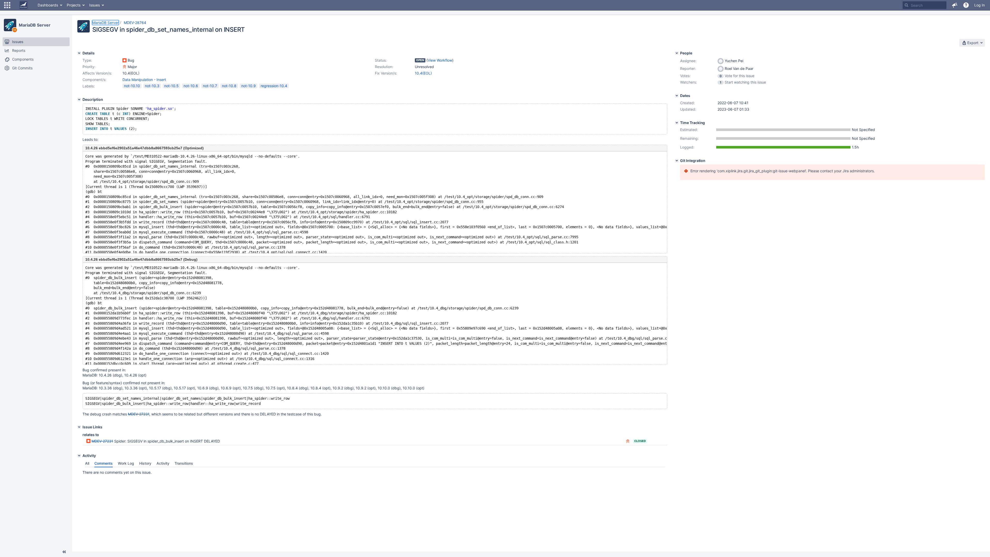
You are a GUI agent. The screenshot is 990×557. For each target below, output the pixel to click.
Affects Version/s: (97, 73)
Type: (87, 60)
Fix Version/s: (386, 73)
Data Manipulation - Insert (144, 79)
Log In (979, 5)
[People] (677, 53)
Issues (94, 5)
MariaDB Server (35, 25)
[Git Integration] (677, 160)
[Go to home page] (23, 5)
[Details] (79, 53)
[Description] (79, 99)
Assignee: (688, 61)
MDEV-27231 (138, 414)
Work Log (126, 463)
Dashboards (48, 5)
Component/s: (94, 79)
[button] (7, 5)
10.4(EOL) (423, 73)
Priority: (88, 66)
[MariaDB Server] (10, 25)
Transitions (184, 463)
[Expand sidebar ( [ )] (64, 552)
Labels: (88, 86)
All (87, 463)
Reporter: (688, 68)
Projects (73, 5)
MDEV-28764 (135, 22)
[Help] (966, 5)
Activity (162, 463)
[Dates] (677, 95)
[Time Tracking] (677, 123)
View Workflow (440, 60)
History (145, 463)
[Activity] (79, 455)
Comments (103, 463)
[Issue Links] (79, 427)
